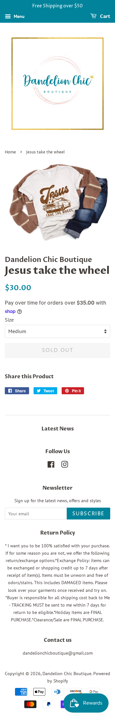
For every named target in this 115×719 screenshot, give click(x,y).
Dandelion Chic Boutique (66, 673)
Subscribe (88, 513)
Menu (18, 16)
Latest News (58, 428)
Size (9, 319)
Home (10, 152)
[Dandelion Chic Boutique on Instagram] (64, 466)
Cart (104, 16)
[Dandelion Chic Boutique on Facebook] (51, 466)
